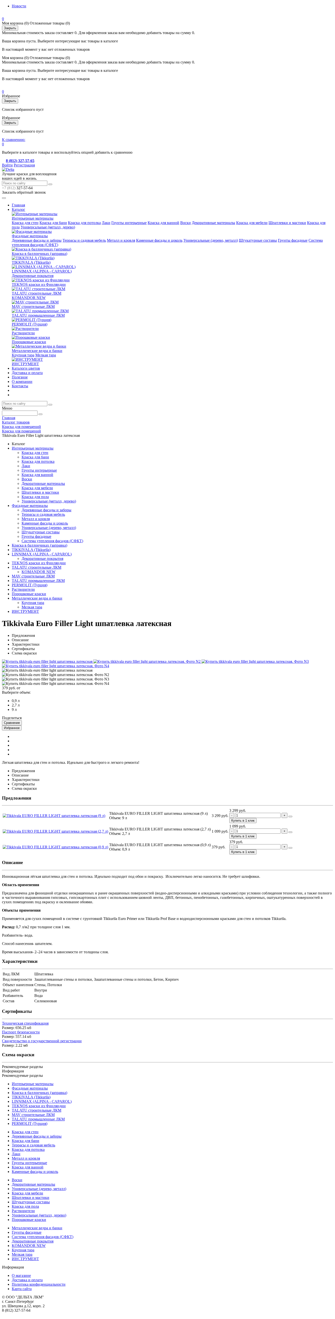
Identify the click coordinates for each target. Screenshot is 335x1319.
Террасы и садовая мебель (84, 240)
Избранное (12, 728)
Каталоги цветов (26, 368)
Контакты (20, 386)
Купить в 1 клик (243, 820)
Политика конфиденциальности (38, 1284)
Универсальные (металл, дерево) (48, 227)
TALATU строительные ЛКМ (36, 293)
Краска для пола (35, 497)
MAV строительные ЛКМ (33, 306)
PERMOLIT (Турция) (29, 324)
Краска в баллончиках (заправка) (39, 253)
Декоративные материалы (213, 223)
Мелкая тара (45, 355)
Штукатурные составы (258, 240)
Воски (185, 223)
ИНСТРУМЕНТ (25, 364)
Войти (7, 165)
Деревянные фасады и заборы (37, 240)
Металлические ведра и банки (37, 351)
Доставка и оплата (27, 373)
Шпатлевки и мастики (287, 223)
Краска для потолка (84, 223)
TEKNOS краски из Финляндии (39, 284)
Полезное (20, 377)
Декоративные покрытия (32, 276)
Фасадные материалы (30, 236)
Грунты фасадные (293, 240)
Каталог (18, 209)
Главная (18, 205)
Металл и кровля (121, 240)
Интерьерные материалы (32, 218)
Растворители (23, 333)
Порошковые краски (29, 342)
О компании (22, 381)
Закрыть (10, 28)
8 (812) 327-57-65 (20, 161)
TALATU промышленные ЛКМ (38, 315)
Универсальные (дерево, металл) (210, 240)
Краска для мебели (252, 223)
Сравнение (12, 723)
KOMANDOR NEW (29, 298)
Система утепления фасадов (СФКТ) (52, 541)
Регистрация (24, 165)
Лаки (106, 223)
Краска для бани (53, 223)
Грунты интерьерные (129, 223)
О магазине (21, 1275)
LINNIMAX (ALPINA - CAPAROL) (42, 271)
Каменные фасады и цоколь (159, 240)
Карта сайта (22, 1289)
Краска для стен (25, 223)
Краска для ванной (163, 223)
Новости (19, 6)
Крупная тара (23, 355)
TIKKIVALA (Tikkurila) (31, 262)
